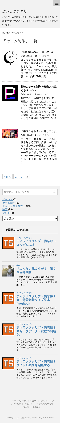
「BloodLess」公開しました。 (39, 52)
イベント (7, 199)
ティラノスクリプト (13, 206)
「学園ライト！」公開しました (39, 131)
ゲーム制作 (43, 56)
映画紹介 (36, 407)
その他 (6, 212)
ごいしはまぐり (14, 11)
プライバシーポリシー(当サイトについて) (30, 401)
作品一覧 (28, 404)
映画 (5, 209)
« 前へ (7, 176)
